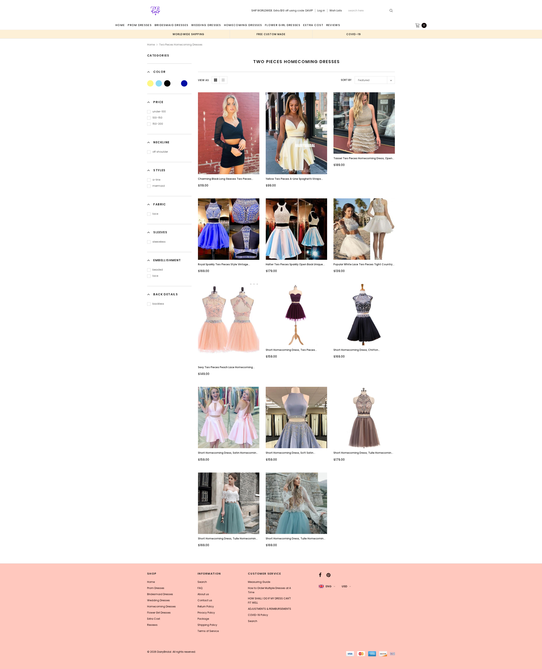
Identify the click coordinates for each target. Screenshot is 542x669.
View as (203, 80)
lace (155, 214)
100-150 (157, 117)
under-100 (159, 111)
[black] (167, 83)
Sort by (346, 80)
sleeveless (159, 241)
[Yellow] (150, 83)
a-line (156, 179)
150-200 (157, 124)
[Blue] (159, 83)
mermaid (158, 186)
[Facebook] (320, 575)
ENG (329, 586)
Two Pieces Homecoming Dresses (180, 44)
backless (158, 303)
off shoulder (160, 151)
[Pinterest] (328, 575)
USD (344, 586)
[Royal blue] (184, 83)
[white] (176, 83)
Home (151, 44)
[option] (188, 34)
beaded (157, 269)
